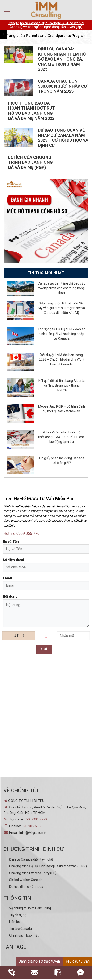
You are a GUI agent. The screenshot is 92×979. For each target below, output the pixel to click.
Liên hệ (14, 922)
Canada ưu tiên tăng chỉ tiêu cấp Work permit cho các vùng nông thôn (61, 288)
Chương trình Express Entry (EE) (32, 873)
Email (7, 578)
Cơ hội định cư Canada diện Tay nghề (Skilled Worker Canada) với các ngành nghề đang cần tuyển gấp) (46, 25)
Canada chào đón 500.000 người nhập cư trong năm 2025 (62, 86)
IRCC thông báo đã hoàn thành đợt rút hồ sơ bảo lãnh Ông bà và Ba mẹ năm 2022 (31, 111)
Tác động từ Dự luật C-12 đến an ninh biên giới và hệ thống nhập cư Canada (61, 333)
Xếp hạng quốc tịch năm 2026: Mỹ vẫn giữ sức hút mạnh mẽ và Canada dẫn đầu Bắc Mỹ (61, 308)
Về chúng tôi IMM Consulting (30, 908)
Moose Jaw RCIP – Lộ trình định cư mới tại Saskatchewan (61, 409)
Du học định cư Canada (26, 886)
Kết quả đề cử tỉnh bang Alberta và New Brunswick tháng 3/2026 (61, 385)
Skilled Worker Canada (25, 880)
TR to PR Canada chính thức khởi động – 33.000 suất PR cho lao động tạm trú (61, 437)
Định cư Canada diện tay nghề (31, 859)
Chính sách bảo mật (24, 935)
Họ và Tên (11, 542)
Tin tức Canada (20, 928)
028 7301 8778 (36, 819)
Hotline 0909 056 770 (21, 533)
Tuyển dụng (17, 915)
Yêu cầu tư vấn (78, 961)
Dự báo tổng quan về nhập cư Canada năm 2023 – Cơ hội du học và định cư (63, 138)
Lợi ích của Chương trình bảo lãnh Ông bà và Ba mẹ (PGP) (30, 162)
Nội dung (10, 597)
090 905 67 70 (32, 826)
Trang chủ (14, 36)
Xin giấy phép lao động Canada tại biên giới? (61, 460)
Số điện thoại (13, 560)
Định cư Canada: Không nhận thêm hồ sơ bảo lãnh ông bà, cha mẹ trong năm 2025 (62, 59)
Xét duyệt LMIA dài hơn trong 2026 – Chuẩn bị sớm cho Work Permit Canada (61, 359)
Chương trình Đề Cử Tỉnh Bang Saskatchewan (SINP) (48, 866)
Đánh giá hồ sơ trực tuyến (39, 961)
